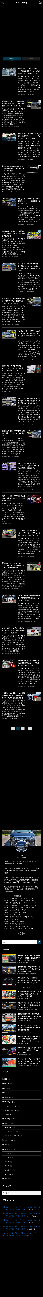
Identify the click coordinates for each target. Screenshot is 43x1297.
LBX (7, 1079)
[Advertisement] (21, 29)
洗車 (7, 1178)
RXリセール (10, 1127)
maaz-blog (21, 2)
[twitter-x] (19, 933)
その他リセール (11, 1132)
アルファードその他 (13, 1106)
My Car (8, 1083)
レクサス (9, 1174)
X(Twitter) (8, 1097)
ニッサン (9, 1157)
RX (7, 1093)
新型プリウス (10, 1140)
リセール (9, 1123)
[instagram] (23, 933)
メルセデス (10, 1170)
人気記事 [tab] (31, 58)
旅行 (7, 1144)
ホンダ (8, 1162)
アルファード (10, 1102)
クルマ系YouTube (11, 1119)
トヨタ (8, 1153)
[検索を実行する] (39, 942)
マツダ (8, 1166)
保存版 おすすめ (12, 1110)
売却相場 (9, 1114)
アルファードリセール (13, 1136)
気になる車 (9, 1149)
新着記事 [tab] (12, 58)
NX (7, 1088)
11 (30, 728)
